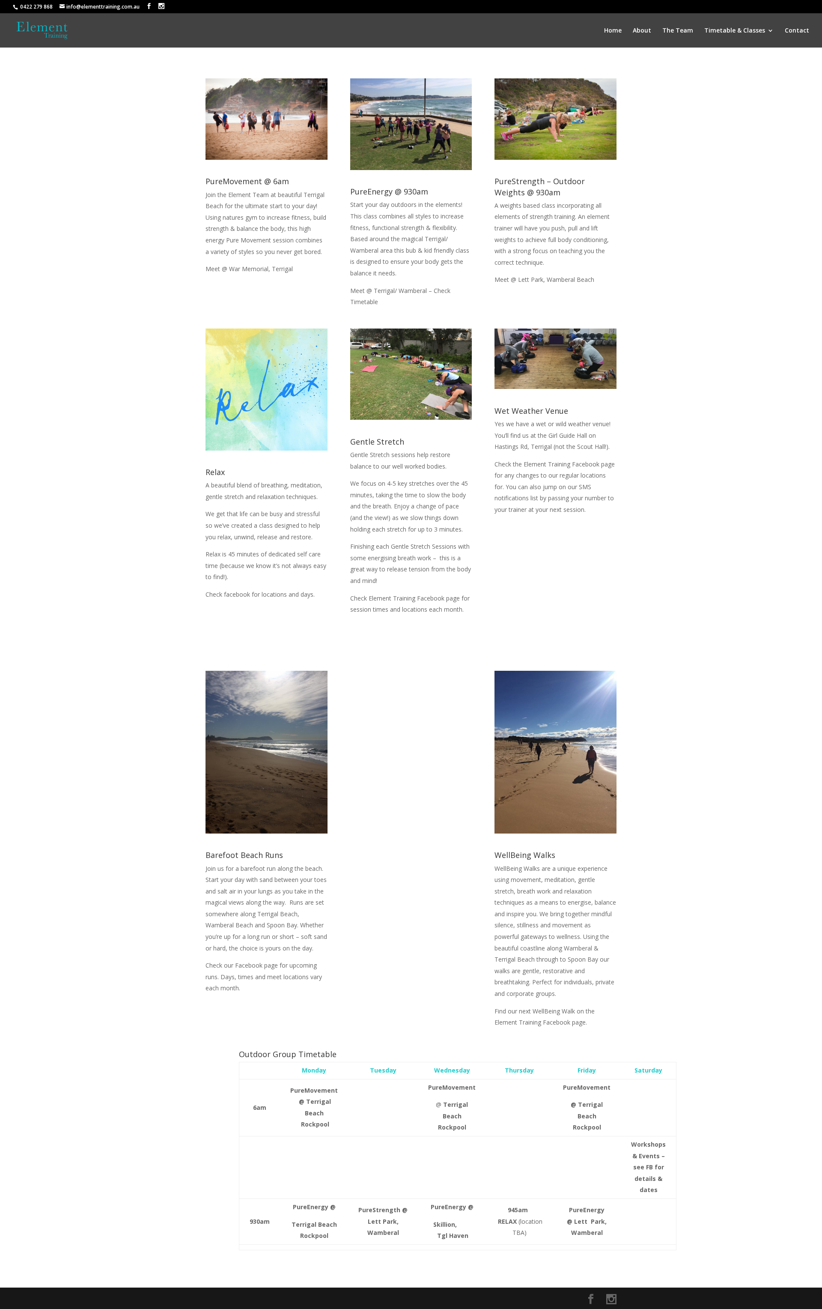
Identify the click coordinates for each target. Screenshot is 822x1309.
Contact (797, 30)
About (642, 30)
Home (613, 30)
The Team (677, 30)
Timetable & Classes (734, 30)
